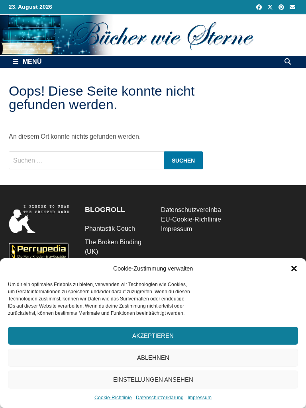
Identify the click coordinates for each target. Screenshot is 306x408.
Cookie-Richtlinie (113, 397)
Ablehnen (153, 357)
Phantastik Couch (110, 228)
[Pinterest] (282, 7)
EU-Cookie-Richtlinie (191, 219)
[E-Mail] (292, 7)
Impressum (200, 397)
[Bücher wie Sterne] (153, 34)
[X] (271, 7)
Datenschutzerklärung (160, 397)
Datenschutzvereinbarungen (201, 209)
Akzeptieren (153, 335)
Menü (31, 61)
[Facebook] (259, 7)
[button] (294, 269)
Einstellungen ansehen (153, 379)
